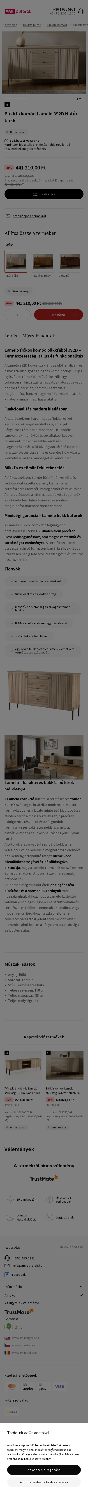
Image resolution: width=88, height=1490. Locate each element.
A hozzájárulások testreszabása (44, 1482)
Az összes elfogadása (44, 1470)
